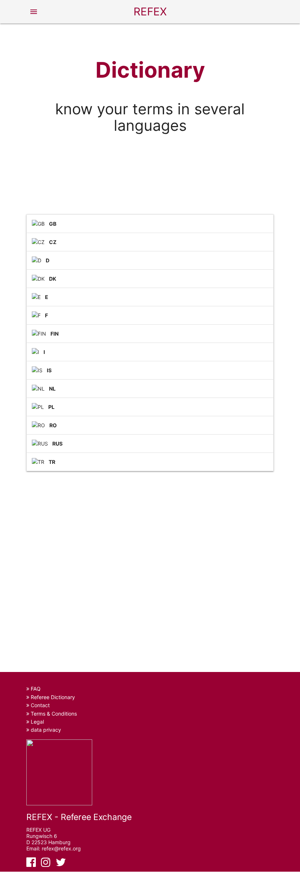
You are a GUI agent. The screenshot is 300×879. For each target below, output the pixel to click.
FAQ (35, 689)
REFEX (150, 11)
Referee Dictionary (52, 697)
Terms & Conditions (53, 713)
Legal (36, 722)
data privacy (45, 730)
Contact (39, 705)
